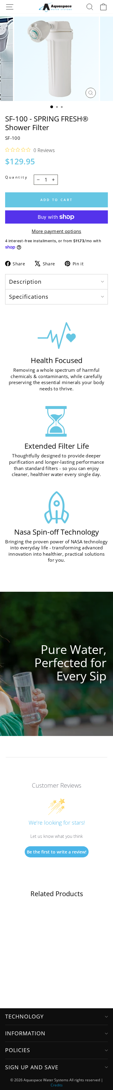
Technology (24, 1016)
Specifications (29, 296)
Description (25, 281)
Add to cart (56, 199)
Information (25, 1033)
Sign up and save (31, 1067)
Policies (17, 1050)
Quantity (16, 177)
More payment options (56, 231)
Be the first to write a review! (56, 852)
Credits (57, 1085)
